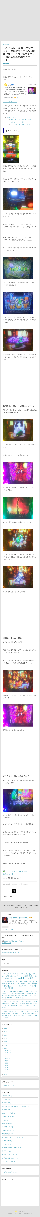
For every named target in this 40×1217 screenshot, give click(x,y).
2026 (5, 1028)
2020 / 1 (7, 1071)
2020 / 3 (7, 1067)
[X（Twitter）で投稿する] (14, 891)
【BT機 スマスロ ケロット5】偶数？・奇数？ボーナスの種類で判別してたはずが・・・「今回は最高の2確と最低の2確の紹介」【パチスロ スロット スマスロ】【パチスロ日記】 (20, 1014)
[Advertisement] (20, 20)
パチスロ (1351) (7, 1096)
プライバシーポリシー (8, 1085)
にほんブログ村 (8, 874)
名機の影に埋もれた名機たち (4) (11, 1148)
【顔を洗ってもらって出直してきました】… (25, 906)
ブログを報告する (27, 1213)
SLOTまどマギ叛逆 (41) (9, 1113)
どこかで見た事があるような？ (20, 124)
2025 (5, 1031)
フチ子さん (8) (6, 1144)
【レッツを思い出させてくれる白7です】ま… (14, 905)
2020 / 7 (7, 1060)
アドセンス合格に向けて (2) (10, 1158)
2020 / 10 (8, 1054)
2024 (5, 1035)
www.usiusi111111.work (10, 102)
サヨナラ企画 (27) (7, 1127)
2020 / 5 (7, 1064)
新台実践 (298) (6, 1103)
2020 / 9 (7, 1056)
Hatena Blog (18, 1213)
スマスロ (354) (6, 1099)
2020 (5, 1049)
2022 (5, 1042)
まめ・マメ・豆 (12, 117)
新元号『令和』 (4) (7, 1151)
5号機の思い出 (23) (8, 1130)
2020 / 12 (8, 1051)
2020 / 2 (7, 1069)
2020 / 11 (8, 1052)
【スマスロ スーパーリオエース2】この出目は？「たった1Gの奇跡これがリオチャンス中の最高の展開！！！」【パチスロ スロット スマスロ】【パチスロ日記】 (20, 976)
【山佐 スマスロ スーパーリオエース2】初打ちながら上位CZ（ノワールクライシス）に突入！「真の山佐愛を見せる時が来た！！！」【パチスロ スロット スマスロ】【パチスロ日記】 (20, 985)
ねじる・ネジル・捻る (18, 122)
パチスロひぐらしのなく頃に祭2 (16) (13, 1137)
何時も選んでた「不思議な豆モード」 (22, 119)
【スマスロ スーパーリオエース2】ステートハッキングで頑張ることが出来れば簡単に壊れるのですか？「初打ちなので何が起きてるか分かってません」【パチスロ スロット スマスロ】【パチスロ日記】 (19, 994)
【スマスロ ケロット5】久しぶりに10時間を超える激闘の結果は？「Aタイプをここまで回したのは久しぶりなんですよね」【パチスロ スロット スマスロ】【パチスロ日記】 (19, 1004)
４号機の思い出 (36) (8, 1116)
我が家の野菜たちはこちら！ (10, 952)
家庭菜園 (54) (6, 1110)
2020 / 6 (7, 1062)
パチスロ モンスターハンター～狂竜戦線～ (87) (16, 1106)
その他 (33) (5, 1120)
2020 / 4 (7, 1066)
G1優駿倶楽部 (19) (7, 1134)
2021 (5, 1045)
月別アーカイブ (7, 1025)
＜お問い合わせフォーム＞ (10, 1172)
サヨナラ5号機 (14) (8, 1141)
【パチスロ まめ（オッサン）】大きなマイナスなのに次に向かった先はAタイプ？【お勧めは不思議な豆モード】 (19, 54)
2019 (5, 1075)
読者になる (27, 884)
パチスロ (6, 63)
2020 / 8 (7, 1058)
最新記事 (5, 970)
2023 (5, 1038)
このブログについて (8, 929)
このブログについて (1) (9, 1161)
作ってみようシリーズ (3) (9, 1154)
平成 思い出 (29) (7, 1123)
